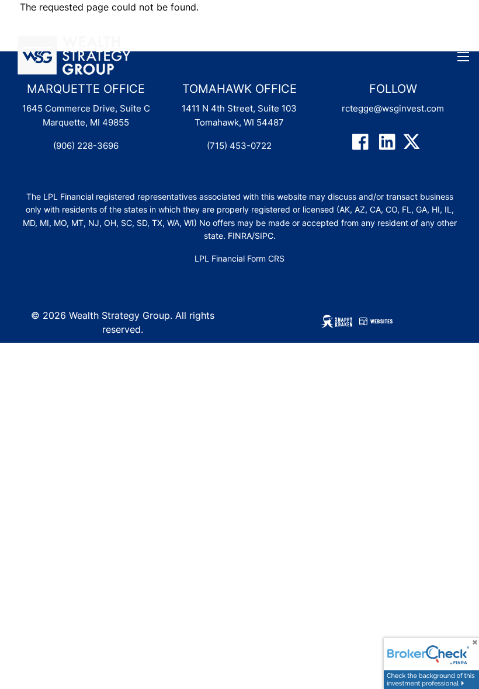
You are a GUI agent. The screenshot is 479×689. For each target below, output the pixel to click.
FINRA (240, 236)
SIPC (264, 236)
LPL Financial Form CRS (239, 258)
